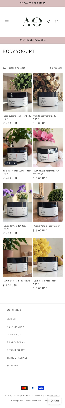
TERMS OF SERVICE (17, 357)
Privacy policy (16, 400)
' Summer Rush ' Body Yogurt (16, 280)
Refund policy (53, 395)
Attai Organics (19, 395)
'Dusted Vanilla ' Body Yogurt (46, 225)
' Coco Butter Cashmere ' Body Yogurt (17, 117)
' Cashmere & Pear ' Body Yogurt (45, 282)
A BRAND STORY (16, 326)
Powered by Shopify (35, 395)
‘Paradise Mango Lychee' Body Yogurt (17, 172)
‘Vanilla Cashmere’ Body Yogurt (44, 117)
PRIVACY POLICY (16, 342)
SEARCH (11, 318)
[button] (7, 21)
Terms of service (33, 400)
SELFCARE (12, 365)
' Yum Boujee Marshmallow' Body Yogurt (46, 172)
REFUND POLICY (16, 350)
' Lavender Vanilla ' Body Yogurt (14, 227)
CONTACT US (14, 334)
